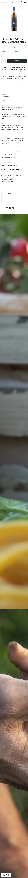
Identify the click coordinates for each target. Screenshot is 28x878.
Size (16, 51)
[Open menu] (25, 2)
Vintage (3, 51)
